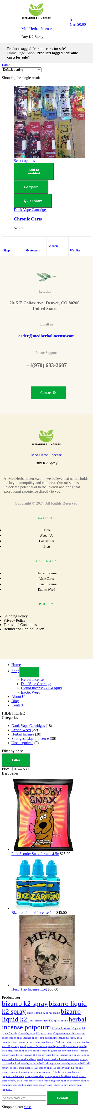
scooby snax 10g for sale (33, 1046)
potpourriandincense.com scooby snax (61, 1037)
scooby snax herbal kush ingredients (41, 1063)
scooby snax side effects (58, 1076)
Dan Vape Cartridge (36, 684)
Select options (24, 161)
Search (62, 1098)
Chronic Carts (28, 218)
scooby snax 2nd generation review (60, 1042)
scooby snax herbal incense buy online (59, 1055)
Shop (31, 53)
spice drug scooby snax (39, 1085)
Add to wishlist (33, 171)
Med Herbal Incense (36, 29)
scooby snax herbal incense (73, 1050)
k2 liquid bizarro (61, 1028)
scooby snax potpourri (14, 1072)
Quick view (33, 201)
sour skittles (19, 1085)
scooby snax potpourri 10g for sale (47, 1072)
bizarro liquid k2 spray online (43, 1012)
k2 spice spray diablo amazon (69, 1033)
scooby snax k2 (47, 1067)
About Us (18, 697)
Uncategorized (22, 743)
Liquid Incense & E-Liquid (41, 688)
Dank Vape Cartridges (30, 210)
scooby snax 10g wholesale (63, 1046)
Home (16, 665)
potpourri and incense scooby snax (21, 1042)
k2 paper (76, 1028)
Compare (31, 187)
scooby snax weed (18, 1080)
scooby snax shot (34, 1076)
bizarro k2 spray (25, 1003)
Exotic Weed (30, 692)
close (27, 1107)
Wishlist (75, 250)
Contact (17, 705)
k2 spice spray (44, 1033)
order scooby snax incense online (20, 1037)
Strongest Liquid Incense (30, 738)
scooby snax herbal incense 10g (19, 1055)
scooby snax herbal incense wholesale (58, 1059)
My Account (33, 250)
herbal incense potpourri (44, 1023)
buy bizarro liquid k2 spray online (49, 1020)
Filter (16, 760)
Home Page (16, 53)
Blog (15, 701)
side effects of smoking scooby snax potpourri (54, 1080)
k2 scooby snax (26, 1033)
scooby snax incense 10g (24, 1067)
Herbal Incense (32, 679)
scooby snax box (23, 1050)
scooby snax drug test (45, 1050)
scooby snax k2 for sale (70, 1067)
